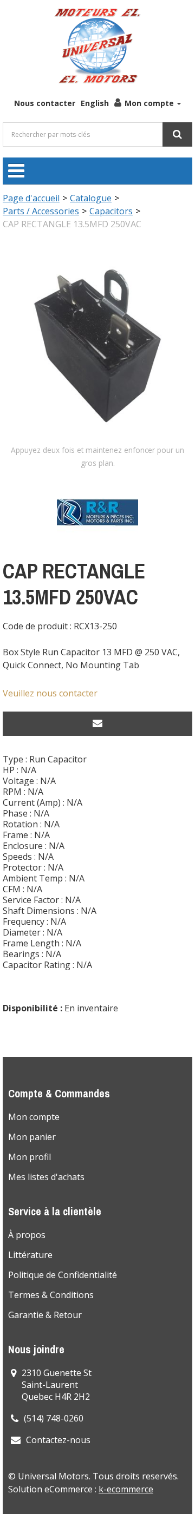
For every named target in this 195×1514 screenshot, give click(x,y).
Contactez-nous (58, 1440)
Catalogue (91, 198)
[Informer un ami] (97, 724)
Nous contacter (44, 103)
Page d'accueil (31, 198)
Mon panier (32, 1137)
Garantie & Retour (45, 1315)
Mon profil (29, 1157)
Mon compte (149, 103)
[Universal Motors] (97, 46)
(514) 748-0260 (53, 1418)
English (95, 103)
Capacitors (111, 211)
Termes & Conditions (51, 1295)
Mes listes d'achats (46, 1177)
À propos (27, 1235)
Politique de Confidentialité (62, 1275)
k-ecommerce (126, 1489)
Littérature (30, 1255)
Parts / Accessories (41, 211)
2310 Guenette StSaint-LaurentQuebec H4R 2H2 (57, 1385)
